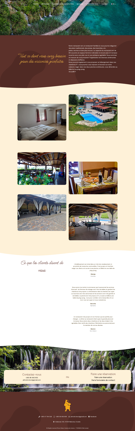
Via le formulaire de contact (103, 380)
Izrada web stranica (70, 428)
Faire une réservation (103, 377)
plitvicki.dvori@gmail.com (32, 380)
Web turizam (85, 428)
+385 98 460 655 (32, 378)
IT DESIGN (78, 428)
